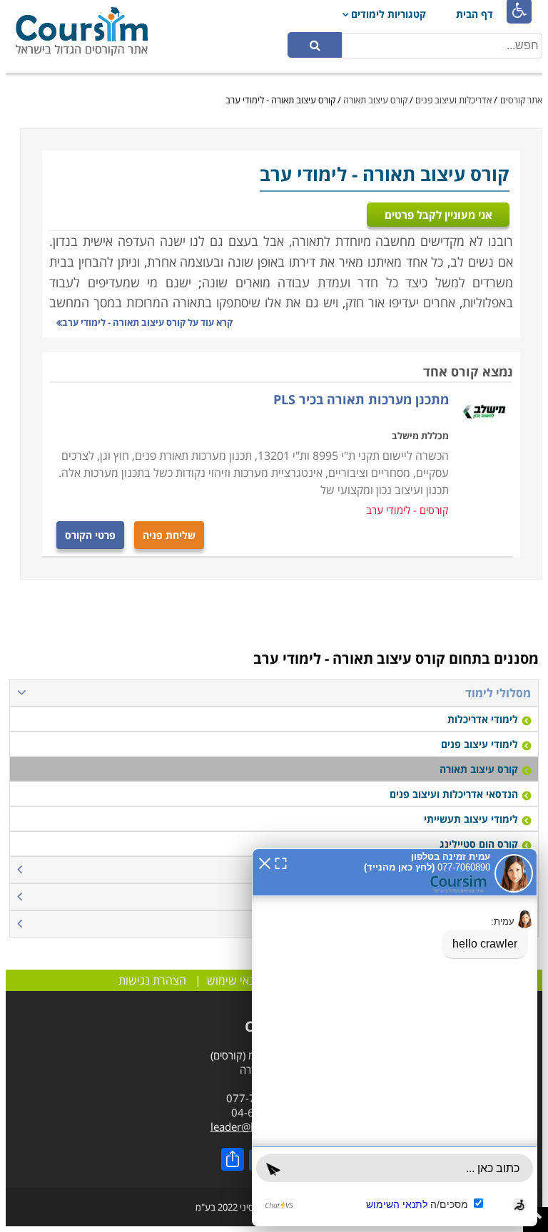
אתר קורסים (521, 99)
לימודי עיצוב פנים (479, 744)
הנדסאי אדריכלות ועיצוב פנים (454, 794)
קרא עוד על (147, 322)
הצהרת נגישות (152, 980)
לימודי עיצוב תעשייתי (471, 819)
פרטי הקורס (90, 535)
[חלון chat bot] (394, 1037)
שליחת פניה (169, 535)
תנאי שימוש (234, 980)
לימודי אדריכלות (482, 719)
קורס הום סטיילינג (479, 844)
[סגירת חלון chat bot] (264, 862)
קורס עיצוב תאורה (375, 99)
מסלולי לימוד (498, 693)
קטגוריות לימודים (388, 14)
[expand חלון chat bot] (280, 862)
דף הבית (474, 14)
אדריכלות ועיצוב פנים (453, 99)
